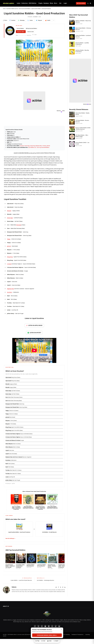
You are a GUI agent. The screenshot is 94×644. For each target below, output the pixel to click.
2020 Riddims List (32, 147)
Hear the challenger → (10, 538)
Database (46, 3)
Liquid (9, 281)
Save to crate (30, 31)
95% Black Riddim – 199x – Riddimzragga (81, 135)
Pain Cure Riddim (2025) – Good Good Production (16, 508)
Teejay (8, 239)
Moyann (9, 249)
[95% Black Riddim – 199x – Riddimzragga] (72, 136)
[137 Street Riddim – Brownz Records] (72, 122)
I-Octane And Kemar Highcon (15, 267)
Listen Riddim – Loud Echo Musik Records (21, 580)
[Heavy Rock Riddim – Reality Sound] (72, 114)
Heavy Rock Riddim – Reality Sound (82, 113)
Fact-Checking (66, 634)
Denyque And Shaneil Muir (14, 232)
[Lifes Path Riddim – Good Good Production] (28, 498)
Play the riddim (20, 31)
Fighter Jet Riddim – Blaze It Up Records (83, 21)
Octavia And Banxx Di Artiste (15, 271)
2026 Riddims (32, 3)
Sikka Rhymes (11, 274)
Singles (40, 3)
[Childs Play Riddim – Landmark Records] (72, 37)
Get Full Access (81, 3)
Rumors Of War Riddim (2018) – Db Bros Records (82, 128)
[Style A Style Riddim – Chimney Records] (72, 29)
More (55, 3)
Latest (18, 3)
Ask (60, 3)
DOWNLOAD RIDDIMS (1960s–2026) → (47, 635)
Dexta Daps (27, 145)
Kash (8, 295)
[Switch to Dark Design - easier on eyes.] (88, 3)
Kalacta (30, 16)
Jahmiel (48, 145)
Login (65, 3)
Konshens (9, 292)
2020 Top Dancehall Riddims (24, 8)
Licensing (87, 634)
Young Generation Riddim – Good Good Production (40, 508)
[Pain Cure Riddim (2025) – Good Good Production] (16, 498)
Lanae (8, 310)
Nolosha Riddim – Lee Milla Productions (82, 43)
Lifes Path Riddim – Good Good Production (28, 507)
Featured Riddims (20, 28)
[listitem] (10, 560)
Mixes (51, 3)
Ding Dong (32, 145)
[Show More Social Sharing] (53, 20)
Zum (8, 228)
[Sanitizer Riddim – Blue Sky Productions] (72, 51)
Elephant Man (39, 145)
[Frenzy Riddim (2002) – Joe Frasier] (72, 144)
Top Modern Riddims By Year (12, 8)
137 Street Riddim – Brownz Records (82, 121)
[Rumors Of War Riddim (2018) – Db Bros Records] (72, 129)
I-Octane (44, 145)
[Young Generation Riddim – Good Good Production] (40, 498)
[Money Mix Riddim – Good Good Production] (52, 498)
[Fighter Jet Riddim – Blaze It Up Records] (72, 22)
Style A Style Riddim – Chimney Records (83, 28)
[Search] (90, 3)
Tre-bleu (9, 303)
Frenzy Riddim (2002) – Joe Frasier (82, 143)
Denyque (22, 145)
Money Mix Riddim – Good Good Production (52, 507)
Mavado (9, 210)
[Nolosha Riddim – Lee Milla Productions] (72, 44)
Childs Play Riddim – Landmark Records (83, 36)
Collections (24, 3)
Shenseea (18, 225)
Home (4, 8)
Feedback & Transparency (77, 634)
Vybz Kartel (10, 203)
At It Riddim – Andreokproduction (45, 580)
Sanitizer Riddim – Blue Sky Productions (82, 51)
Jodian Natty (10, 313)
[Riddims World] (8, 3)
